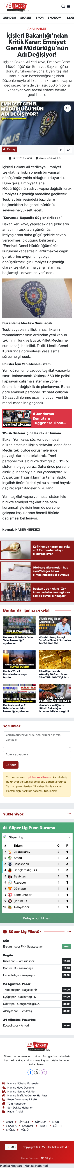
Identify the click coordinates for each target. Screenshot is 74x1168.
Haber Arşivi (15, 1111)
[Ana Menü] (68, 6)
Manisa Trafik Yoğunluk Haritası (27, 1095)
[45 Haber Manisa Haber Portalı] (15, 7)
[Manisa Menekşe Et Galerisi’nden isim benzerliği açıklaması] (19, 693)
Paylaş (11, 149)
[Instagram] (44, 1072)
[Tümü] (69, 814)
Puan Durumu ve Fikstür (22, 1099)
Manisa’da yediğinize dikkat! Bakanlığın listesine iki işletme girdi (54, 708)
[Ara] (63, 6)
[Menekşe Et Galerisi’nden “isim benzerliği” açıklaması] (19, 625)
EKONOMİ (55, 17)
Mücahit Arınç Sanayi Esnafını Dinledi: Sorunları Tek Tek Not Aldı (55, 640)
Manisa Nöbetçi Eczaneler (23, 1083)
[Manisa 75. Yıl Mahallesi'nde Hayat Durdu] (19, 659)
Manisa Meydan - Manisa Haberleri (24, 1165)
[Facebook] (30, 1072)
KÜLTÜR (25, 1129)
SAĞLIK (10, 1129)
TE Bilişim (47, 1158)
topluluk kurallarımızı (39, 777)
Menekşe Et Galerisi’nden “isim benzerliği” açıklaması (18, 640)
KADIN (43, 1125)
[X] (37, 1072)
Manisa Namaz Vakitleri (21, 1091)
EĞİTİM (57, 1125)
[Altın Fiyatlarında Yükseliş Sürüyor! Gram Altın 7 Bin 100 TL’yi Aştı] (55, 659)
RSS (12, 1147)
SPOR (40, 17)
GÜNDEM (9, 17)
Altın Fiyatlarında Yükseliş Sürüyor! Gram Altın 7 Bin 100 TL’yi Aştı (54, 674)
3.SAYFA (11, 1125)
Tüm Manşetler (16, 1103)
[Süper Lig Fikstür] (69, 931)
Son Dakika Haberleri (20, 1107)
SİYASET (26, 17)
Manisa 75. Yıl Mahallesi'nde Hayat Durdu (15, 674)
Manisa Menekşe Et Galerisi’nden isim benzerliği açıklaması (16, 708)
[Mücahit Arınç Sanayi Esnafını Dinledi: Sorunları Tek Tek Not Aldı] (55, 625)
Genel (9, 1121)
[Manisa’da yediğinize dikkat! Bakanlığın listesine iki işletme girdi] (55, 693)
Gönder (11, 765)
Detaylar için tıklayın (37, 918)
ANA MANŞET (37, 28)
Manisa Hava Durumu (20, 1087)
